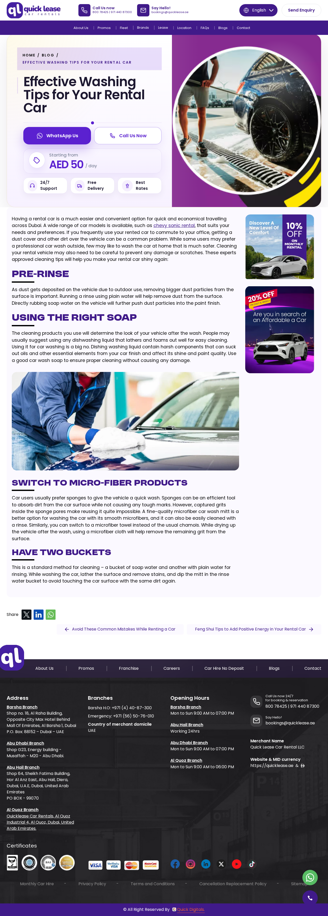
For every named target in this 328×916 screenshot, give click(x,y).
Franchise (129, 668)
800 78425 (100, 12)
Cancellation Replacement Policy (232, 884)
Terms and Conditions (153, 884)
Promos (104, 28)
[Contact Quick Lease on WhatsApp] (310, 877)
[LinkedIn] (39, 614)
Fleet (124, 28)
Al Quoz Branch (22, 810)
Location (184, 28)
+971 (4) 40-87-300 (132, 708)
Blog (48, 55)
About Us (81, 28)
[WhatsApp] (51, 614)
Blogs (223, 28)
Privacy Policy (92, 884)
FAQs (205, 28)
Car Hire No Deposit (224, 668)
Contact (243, 28)
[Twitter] (27, 614)
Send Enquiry (301, 10)
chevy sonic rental (174, 225)
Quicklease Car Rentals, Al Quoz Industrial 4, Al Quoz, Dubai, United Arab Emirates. (40, 822)
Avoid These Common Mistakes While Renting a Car (124, 629)
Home (29, 55)
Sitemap (299, 884)
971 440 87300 (121, 12)
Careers (171, 668)
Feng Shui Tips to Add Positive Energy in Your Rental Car (250, 629)
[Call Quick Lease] (310, 898)
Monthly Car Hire (37, 884)
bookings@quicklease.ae (169, 12)
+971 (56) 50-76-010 (133, 716)
